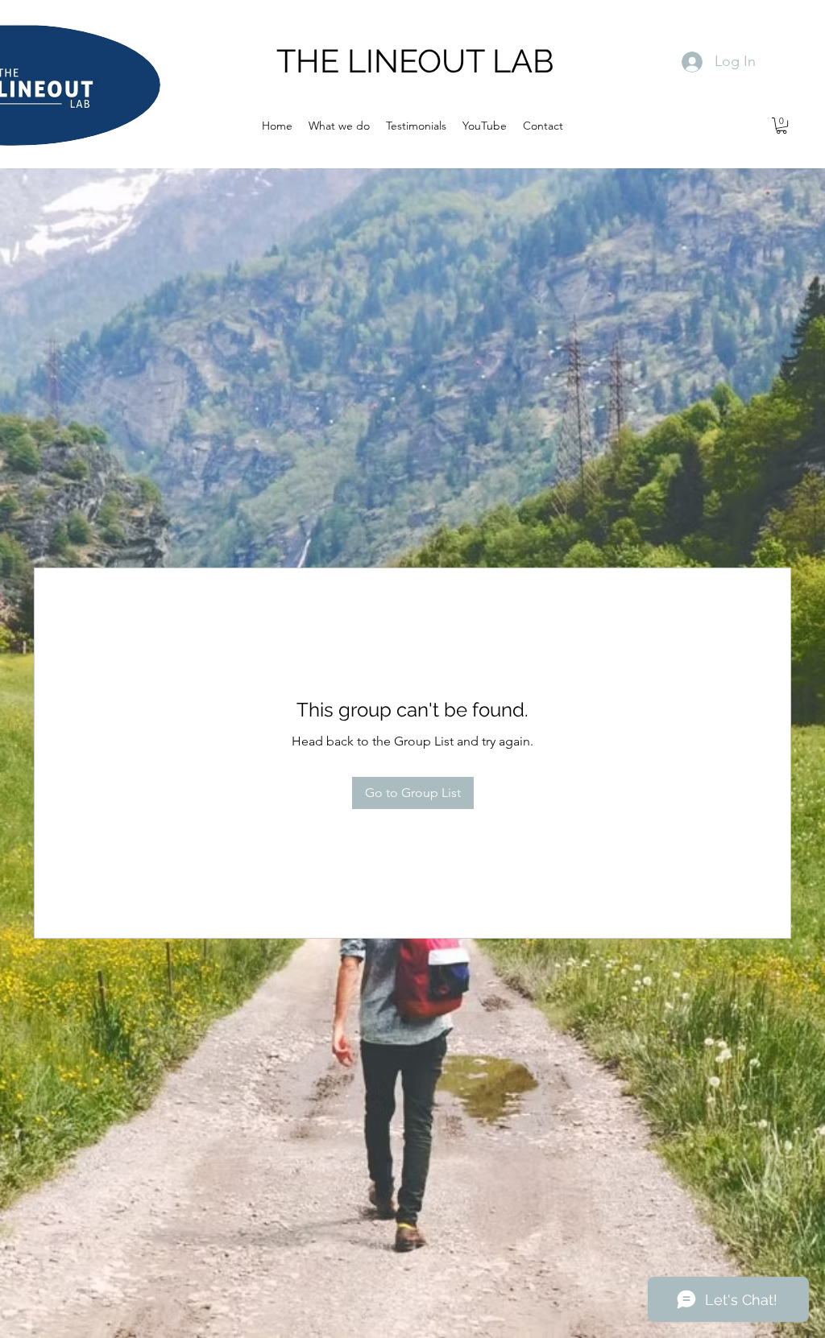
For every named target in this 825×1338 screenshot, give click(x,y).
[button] (781, 126)
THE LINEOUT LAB (415, 61)
